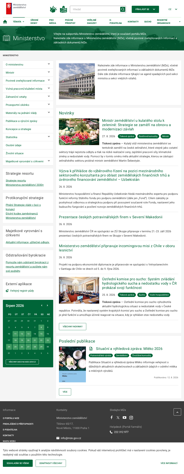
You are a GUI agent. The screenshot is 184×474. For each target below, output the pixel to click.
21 (35, 340)
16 (48, 334)
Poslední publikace (77, 341)
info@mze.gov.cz (71, 438)
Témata (17, 21)
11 (15, 334)
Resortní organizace (163, 21)
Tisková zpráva (126, 136)
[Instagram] (131, 418)
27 (28, 347)
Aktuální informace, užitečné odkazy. (28, 242)
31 (9, 353)
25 (15, 347)
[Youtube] (124, 418)
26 (22, 347)
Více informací (169, 463)
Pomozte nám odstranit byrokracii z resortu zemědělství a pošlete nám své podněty (27, 267)
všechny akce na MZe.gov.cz (22, 362)
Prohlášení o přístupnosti (18, 424)
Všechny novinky (72, 326)
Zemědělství (122, 355)
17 (9, 340)
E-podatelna (116, 21)
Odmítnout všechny (50, 463)
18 (15, 340)
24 (9, 347)
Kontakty (133, 21)
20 (28, 340)
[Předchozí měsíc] (42, 305)
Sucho (147, 21)
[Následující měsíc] (47, 305)
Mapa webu (9, 441)
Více (65, 392)
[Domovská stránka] (5, 21)
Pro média (52, 21)
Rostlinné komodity (148, 136)
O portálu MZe (11, 418)
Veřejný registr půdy (22, 290)
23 (48, 340)
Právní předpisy (70, 21)
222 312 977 (121, 432)
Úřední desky (34, 21)
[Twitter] (118, 418)
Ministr (165, 136)
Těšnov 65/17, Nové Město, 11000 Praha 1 (72, 426)
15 (41, 334)
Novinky (66, 113)
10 (9, 334)
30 (48, 347)
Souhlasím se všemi (18, 463)
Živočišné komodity (141, 355)
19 (22, 340)
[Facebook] (111, 418)
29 (41, 347)
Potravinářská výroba (100, 355)
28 (35, 347)
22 (41, 340)
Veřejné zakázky (91, 21)
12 (22, 334)
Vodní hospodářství (159, 295)
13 (28, 334)
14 (35, 334)
